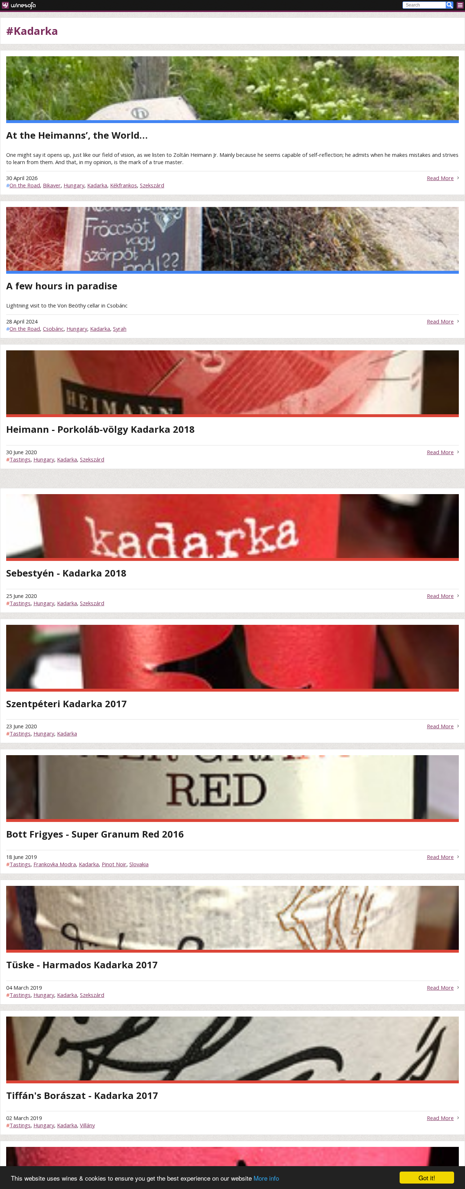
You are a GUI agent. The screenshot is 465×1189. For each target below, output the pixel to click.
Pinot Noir (114, 864)
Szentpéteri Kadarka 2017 (66, 703)
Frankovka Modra (54, 864)
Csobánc (53, 328)
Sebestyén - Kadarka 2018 (66, 573)
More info (266, 1177)
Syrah (119, 328)
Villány (87, 1125)
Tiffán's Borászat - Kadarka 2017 (82, 1095)
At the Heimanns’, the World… (77, 135)
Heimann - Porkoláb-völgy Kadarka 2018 (100, 429)
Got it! (426, 1177)
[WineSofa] (21, 5)
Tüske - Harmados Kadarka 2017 (82, 964)
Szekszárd (152, 185)
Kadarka (97, 185)
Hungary (74, 185)
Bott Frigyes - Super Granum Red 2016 (95, 834)
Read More (440, 178)
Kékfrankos (123, 185)
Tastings (20, 459)
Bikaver (52, 185)
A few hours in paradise (61, 286)
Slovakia (139, 864)
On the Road (24, 185)
